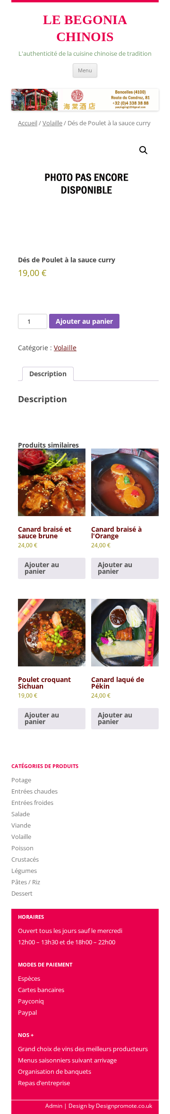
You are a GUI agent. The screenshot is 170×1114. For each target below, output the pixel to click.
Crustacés (25, 859)
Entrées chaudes (34, 791)
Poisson (22, 848)
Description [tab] (48, 373)
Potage (21, 780)
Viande (21, 825)
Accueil (27, 123)
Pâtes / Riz (25, 882)
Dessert (22, 893)
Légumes (24, 870)
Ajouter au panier (84, 321)
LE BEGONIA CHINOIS (85, 28)
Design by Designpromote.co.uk (110, 1106)
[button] (143, 150)
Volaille (52, 123)
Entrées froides (32, 802)
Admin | (56, 1106)
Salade (20, 814)
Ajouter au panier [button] (42, 568)
